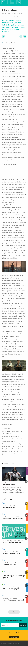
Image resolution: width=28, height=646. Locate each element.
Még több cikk (14, 612)
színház (26, 467)
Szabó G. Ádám (15, 17)
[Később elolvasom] (3, 36)
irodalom (26, 525)
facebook (14, 637)
